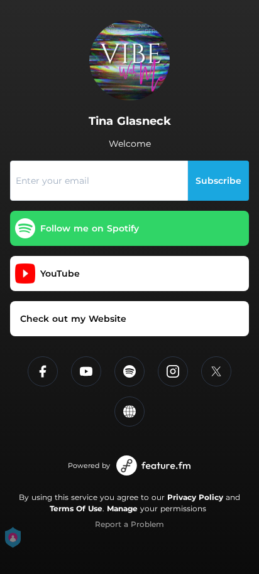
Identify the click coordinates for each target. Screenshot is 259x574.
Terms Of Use (76, 508)
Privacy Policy (195, 497)
